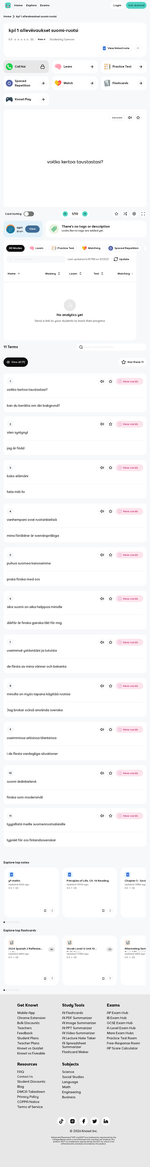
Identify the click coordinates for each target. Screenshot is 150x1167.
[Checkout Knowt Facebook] (83, 1121)
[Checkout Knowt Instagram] (72, 1121)
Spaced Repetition (126, 248)
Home (18, 5)
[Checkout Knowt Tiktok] (61, 1121)
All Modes (15, 248)
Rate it (41, 39)
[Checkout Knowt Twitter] (94, 1121)
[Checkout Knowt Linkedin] (106, 1121)
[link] (31, 892)
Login (117, 5)
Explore (31, 5)
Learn (39, 248)
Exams (44, 5)
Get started (136, 5)
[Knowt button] (138, 48)
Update (124, 259)
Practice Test (65, 248)
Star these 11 (135, 362)
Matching (94, 248)
